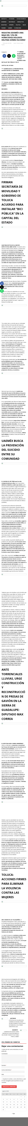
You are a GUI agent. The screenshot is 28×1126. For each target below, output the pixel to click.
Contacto (4, 18)
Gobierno (3, 22)
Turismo (3, 28)
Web (3, 1074)
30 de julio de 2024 (7, 43)
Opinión (11, 25)
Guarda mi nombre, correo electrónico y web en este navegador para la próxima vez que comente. (14, 1080)
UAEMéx (10, 28)
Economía (11, 18)
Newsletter (20, 22)
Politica (18, 25)
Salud (24, 25)
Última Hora (17, 28)
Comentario (5, 1053)
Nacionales (12, 22)
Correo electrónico (6, 1070)
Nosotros (4, 25)
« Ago (13, 1113)
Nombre (4, 1065)
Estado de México (21, 18)
